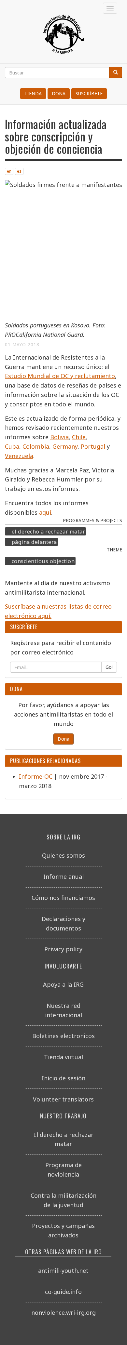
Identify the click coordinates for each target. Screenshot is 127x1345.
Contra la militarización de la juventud (63, 1200)
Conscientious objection (43, 560)
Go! (109, 667)
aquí (45, 512)
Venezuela (19, 456)
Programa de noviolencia (63, 1169)
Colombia (35, 446)
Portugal (93, 446)
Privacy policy (63, 949)
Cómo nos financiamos (63, 898)
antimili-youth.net (63, 1270)
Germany (65, 446)
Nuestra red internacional (63, 1010)
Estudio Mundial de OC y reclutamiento (60, 376)
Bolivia (59, 437)
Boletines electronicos (63, 1036)
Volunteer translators (63, 1099)
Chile (79, 437)
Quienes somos (63, 855)
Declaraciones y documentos (63, 923)
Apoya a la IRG (63, 984)
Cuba (12, 446)
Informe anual (63, 876)
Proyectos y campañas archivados (63, 1230)
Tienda (33, 93)
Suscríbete (89, 93)
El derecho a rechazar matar (48, 531)
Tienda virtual (63, 1057)
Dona (58, 93)
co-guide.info (63, 1292)
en (9, 171)
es (19, 171)
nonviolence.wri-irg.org (63, 1312)
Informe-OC (35, 776)
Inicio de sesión (63, 1078)
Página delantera (34, 541)
